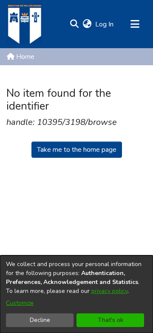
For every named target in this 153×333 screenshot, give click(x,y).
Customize (20, 303)
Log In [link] (104, 24)
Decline (40, 320)
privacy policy (109, 291)
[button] (74, 24)
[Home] (24, 24)
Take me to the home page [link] (76, 149)
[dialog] (76, 294)
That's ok (110, 320)
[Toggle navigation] (135, 24)
